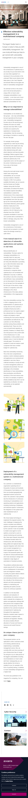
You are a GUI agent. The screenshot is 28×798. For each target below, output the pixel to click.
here (8, 681)
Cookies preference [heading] (8, 773)
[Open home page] (3, 2)
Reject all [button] (14, 789)
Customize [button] (14, 785)
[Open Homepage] (8, 761)
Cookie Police (9, 781)
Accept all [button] (14, 794)
